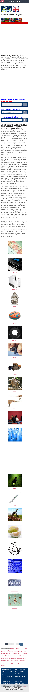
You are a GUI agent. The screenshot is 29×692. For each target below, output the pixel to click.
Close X (25, 686)
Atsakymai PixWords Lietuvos (19, 662)
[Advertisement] (14, 40)
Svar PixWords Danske (14, 656)
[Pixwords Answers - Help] (6, 12)
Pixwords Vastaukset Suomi (10, 658)
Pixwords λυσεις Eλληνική (19, 660)
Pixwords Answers (14, 1)
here (24, 689)
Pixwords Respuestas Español (15, 651)
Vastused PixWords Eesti (17, 663)
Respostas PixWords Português (15, 655)
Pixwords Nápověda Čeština (7, 662)
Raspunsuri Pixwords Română (16, 648)
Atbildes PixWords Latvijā (6, 663)
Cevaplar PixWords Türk (21, 658)
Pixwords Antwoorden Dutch (16, 653)
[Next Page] (21, 644)
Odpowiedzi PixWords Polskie (7, 660)
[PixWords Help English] (16, 12)
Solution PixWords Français (15, 650)
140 (17, 644)
